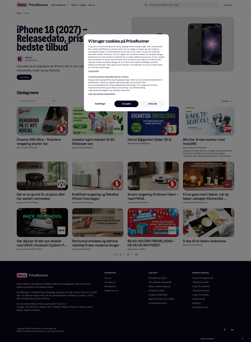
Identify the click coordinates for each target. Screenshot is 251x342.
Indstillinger (100, 104)
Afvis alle (152, 104)
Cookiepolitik (93, 71)
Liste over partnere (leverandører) (101, 94)
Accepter (126, 104)
